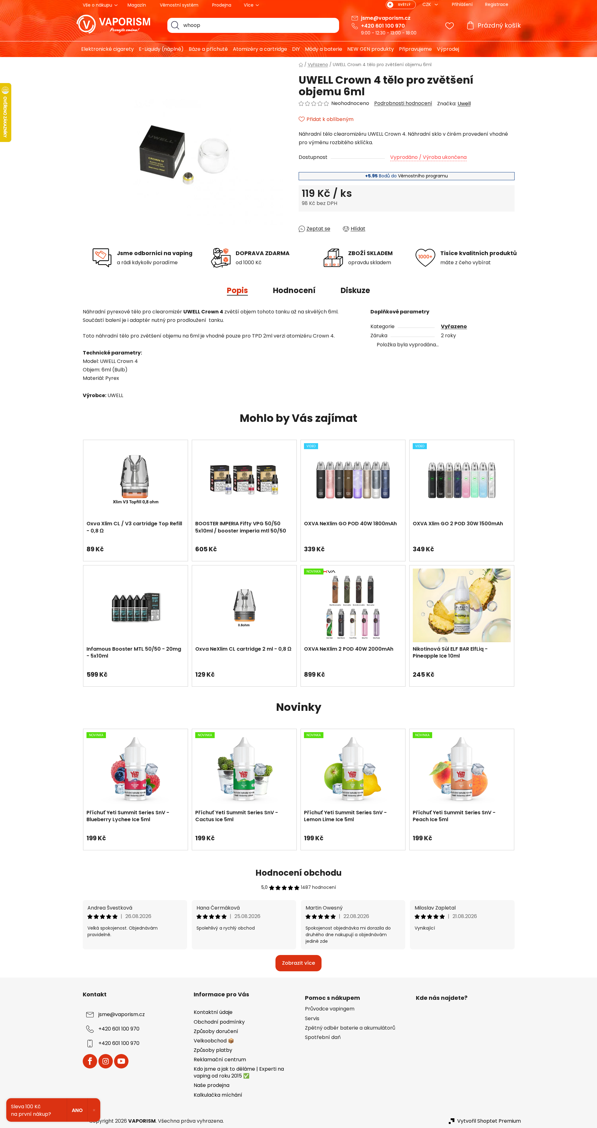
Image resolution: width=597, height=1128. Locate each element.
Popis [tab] (237, 290)
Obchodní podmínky (219, 1022)
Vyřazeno (454, 326)
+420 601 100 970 (383, 25)
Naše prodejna (211, 1085)
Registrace (496, 4)
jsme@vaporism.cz (386, 18)
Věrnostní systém (179, 5)
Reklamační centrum (220, 1059)
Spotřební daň (323, 1037)
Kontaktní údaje (213, 1012)
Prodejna (221, 5)
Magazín (137, 5)
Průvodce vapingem (329, 1008)
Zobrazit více (298, 963)
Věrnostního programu (423, 176)
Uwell (464, 103)
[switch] (401, 4)
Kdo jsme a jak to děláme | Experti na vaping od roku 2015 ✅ (239, 1072)
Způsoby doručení (216, 1031)
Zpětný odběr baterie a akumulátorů (350, 1028)
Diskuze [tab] (355, 290)
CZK (427, 4)
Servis (312, 1018)
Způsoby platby (213, 1050)
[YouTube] (121, 1061)
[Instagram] (105, 1061)
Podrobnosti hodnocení (403, 103)
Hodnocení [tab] (294, 290)
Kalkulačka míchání (218, 1095)
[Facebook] (90, 1061)
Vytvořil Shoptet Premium (489, 1121)
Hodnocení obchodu (298, 873)
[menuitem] (105, 49)
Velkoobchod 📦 (214, 1040)
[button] (135, 546)
